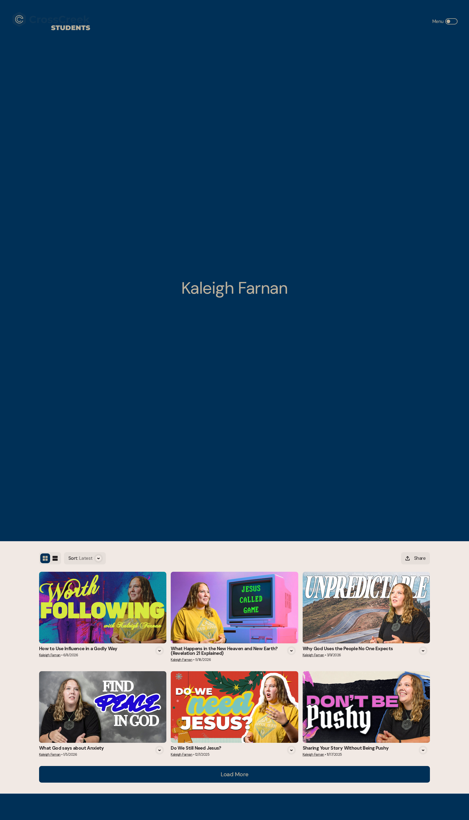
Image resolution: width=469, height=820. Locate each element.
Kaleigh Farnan (50, 655)
